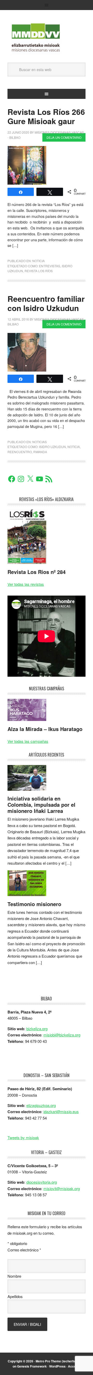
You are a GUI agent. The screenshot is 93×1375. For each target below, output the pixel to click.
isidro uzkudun (52, 446)
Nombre (14, 1276)
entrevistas (49, 266)
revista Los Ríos (39, 271)
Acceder (74, 1366)
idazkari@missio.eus (61, 1111)
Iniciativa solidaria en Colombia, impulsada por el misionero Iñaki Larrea (41, 804)
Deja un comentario (64, 137)
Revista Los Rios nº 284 (36, 571)
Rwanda (40, 452)
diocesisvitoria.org (41, 1182)
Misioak (46, 38)
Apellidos (15, 1296)
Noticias (39, 442)
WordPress (57, 1366)
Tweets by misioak (23, 1137)
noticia (38, 261)
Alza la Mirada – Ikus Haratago (44, 729)
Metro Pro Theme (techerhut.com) (60, 1361)
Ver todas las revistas (25, 584)
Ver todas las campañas (27, 741)
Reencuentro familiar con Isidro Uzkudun (46, 303)
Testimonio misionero (34, 904)
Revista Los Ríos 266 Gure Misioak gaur (46, 116)
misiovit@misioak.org (61, 1188)
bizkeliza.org (37, 1028)
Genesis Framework (32, 1366)
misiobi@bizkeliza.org (61, 1034)
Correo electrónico (24, 1249)
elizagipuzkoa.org (41, 1105)
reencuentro (19, 452)
